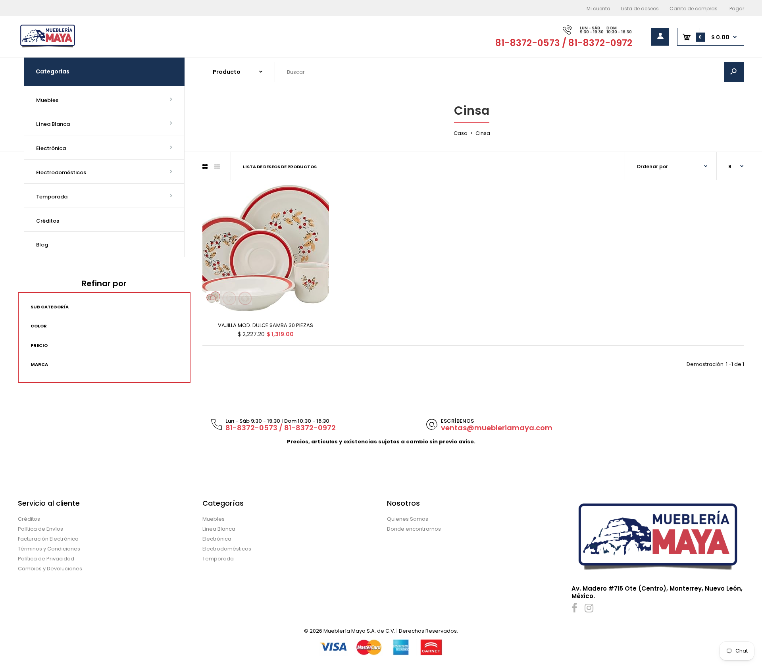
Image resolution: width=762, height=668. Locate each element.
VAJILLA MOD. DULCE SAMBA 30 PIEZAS (265, 325)
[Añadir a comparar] (318, 211)
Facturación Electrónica (48, 539)
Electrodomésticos (226, 548)
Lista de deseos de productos (280, 167)
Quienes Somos (407, 519)
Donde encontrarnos (414, 529)
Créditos (29, 519)
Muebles (213, 519)
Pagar (736, 8)
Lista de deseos (640, 8)
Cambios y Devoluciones (50, 568)
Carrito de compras (694, 8)
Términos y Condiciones (49, 548)
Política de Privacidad (46, 558)
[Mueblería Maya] (47, 46)
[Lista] (217, 166)
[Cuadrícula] (205, 166)
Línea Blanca (218, 529)
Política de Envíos (40, 529)
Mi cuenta (598, 8)
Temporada (218, 558)
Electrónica (216, 539)
